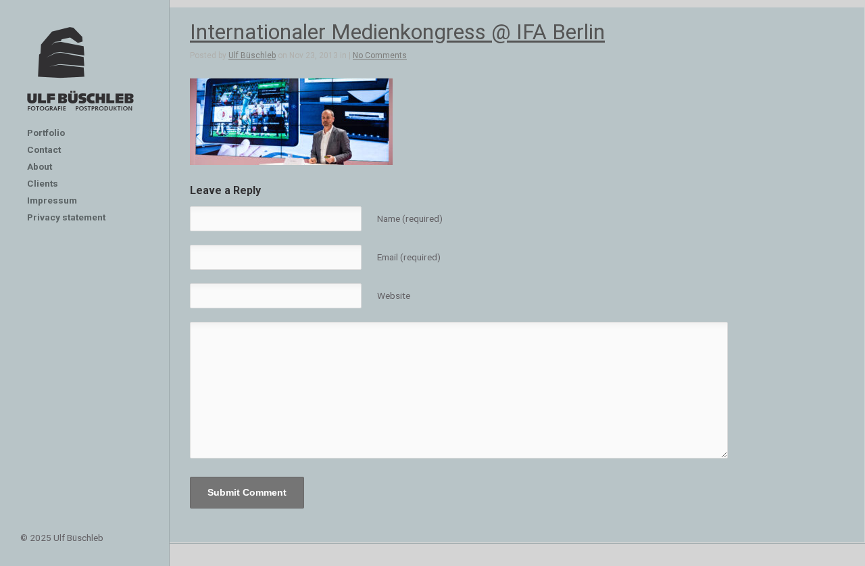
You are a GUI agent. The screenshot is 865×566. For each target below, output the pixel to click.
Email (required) (409, 257)
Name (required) (410, 218)
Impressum (52, 200)
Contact (44, 149)
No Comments (380, 55)
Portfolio (46, 132)
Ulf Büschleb (252, 55)
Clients (42, 183)
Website (393, 295)
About (39, 166)
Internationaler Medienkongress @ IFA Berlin (397, 32)
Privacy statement (66, 217)
